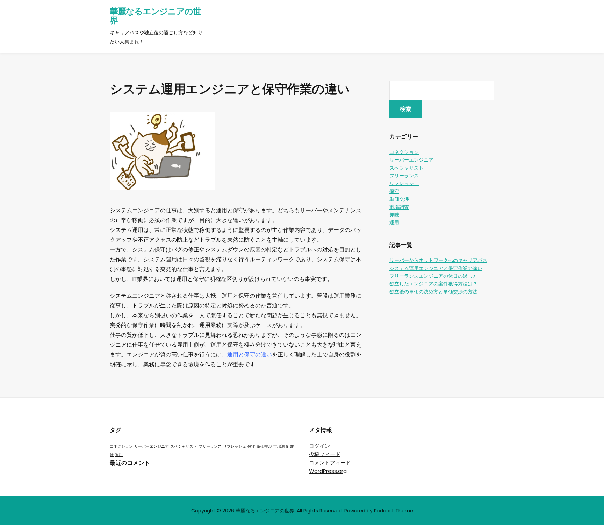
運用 (394, 222)
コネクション (404, 152)
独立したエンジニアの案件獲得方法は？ (433, 283)
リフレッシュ (404, 183)
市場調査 (399, 207)
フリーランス (404, 175)
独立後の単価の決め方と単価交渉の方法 (433, 291)
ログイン (319, 445)
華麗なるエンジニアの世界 (155, 16)
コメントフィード (330, 462)
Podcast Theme (393, 510)
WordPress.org (328, 471)
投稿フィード (324, 454)
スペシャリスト (406, 167)
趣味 (394, 214)
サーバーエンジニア (411, 159)
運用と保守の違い (249, 354)
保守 (394, 191)
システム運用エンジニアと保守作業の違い (435, 268)
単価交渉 (399, 199)
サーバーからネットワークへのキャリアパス (438, 260)
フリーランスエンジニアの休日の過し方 (433, 275)
